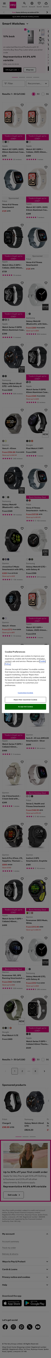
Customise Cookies (25, 693)
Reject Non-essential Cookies (25, 699)
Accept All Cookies (25, 707)
